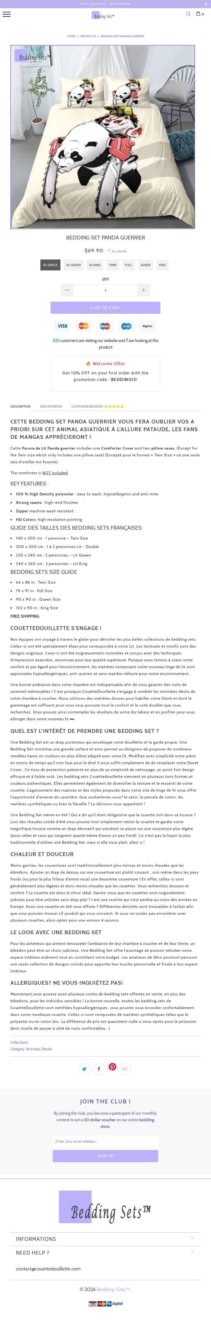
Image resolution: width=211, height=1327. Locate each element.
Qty (105, 279)
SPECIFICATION (51, 406)
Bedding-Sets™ (113, 1289)
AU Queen (73, 265)
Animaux (33, 1049)
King (162, 265)
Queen (146, 265)
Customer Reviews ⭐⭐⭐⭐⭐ (97, 406)
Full (128, 265)
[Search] (189, 14)
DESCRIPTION (20, 406)
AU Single (50, 265)
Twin (112, 265)
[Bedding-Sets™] (103, 17)
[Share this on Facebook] (99, 1069)
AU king (95, 265)
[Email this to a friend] (125, 1069)
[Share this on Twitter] (85, 1069)
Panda (46, 1049)
